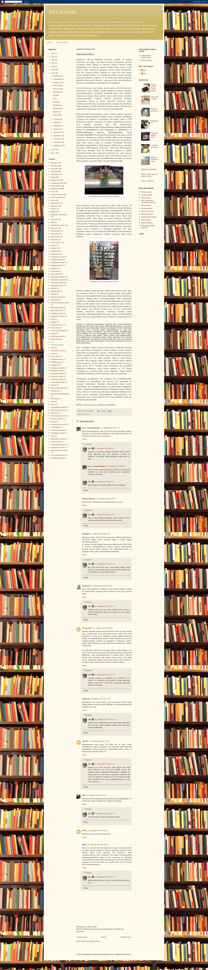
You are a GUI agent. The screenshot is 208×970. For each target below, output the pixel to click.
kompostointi (55, 339)
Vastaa (84, 439)
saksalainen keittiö (57, 194)
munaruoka (54, 234)
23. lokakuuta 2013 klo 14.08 (99, 741)
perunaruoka (55, 203)
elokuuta (56, 122)
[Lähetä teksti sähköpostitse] (97, 411)
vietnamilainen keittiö (58, 455)
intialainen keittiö (57, 297)
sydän (53, 436)
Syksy (55, 98)
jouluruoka (54, 300)
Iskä (89, 448)
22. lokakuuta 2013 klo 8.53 (116, 466)
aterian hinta (55, 328)
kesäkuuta (56, 129)
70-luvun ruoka (56, 345)
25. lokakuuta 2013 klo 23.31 (105, 764)
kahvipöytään (55, 231)
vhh (52, 222)
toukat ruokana (56, 441)
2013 (53, 73)
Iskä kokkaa (62, 11)
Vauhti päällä (57, 115)
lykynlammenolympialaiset (60, 393)
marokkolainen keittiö (58, 407)
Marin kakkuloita (147, 214)
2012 (53, 149)
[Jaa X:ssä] (106, 411)
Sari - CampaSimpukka (91, 428)
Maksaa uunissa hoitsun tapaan (153, 87)
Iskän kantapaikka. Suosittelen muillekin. (148, 201)
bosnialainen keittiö (57, 350)
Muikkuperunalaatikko (148, 169)
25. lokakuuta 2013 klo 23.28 (105, 719)
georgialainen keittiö (58, 262)
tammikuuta (57, 145)
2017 (53, 63)
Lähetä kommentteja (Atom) (90, 941)
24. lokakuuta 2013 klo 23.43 (98, 844)
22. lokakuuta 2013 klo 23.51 (100, 699)
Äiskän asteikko (146, 60)
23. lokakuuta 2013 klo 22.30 (96, 795)
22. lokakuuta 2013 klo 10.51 (105, 498)
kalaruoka (54, 171)
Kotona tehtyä (146, 205)
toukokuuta (57, 132)
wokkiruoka (55, 271)
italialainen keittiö (57, 265)
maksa (53, 404)
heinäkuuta (57, 125)
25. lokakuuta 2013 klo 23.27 (105, 674)
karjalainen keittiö (57, 370)
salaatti (53, 209)
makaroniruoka (56, 186)
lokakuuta (56, 82)
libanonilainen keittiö (58, 388)
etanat (53, 353)
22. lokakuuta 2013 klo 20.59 (103, 628)
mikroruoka (55, 413)
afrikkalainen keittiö (58, 225)
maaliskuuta (57, 139)
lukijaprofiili (55, 391)
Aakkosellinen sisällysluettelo (146, 56)
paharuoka (54, 268)
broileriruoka (55, 180)
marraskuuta (57, 79)
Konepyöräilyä (62, 42)
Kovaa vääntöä (58, 85)
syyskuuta (56, 119)
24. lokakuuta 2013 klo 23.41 (98, 830)
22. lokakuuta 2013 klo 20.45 (102, 586)
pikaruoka (54, 228)
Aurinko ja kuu (146, 192)
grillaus (53, 211)
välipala (53, 322)
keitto (53, 191)
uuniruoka (54, 168)
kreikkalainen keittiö (58, 382)
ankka (53, 348)
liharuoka (54, 166)
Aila (83, 795)
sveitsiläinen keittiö (57, 433)
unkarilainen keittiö (57, 282)
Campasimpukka (146, 195)
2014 (53, 70)
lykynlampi (54, 398)
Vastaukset (88, 444)
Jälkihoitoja (57, 111)
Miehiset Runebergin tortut (155, 159)
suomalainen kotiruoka (58, 280)
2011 (53, 153)
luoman (111, 954)
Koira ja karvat (58, 88)
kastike (53, 177)
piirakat (53, 421)
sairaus (87, 414)
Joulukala (56, 95)
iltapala (53, 333)
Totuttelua (56, 102)
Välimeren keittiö (57, 325)
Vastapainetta (57, 105)
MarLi (84, 830)
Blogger (128, 954)
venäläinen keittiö (57, 183)
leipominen (54, 251)
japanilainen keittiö (57, 336)
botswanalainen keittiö (58, 330)
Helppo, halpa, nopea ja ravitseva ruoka (149, 175)
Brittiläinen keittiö (57, 307)
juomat (53, 245)
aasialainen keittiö (57, 313)
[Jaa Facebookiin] (109, 411)
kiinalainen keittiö (57, 376)
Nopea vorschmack (147, 181)
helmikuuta (57, 142)
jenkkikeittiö (55, 365)
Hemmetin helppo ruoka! (154, 135)
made (52, 401)
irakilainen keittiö (57, 359)
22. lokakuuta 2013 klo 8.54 (104, 481)
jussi (144, 73)
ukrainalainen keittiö (58, 447)
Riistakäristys (155, 122)
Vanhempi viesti (125, 937)
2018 (53, 60)
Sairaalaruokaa (58, 92)
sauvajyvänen (87, 628)
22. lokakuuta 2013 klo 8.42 (104, 448)
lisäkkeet (54, 248)
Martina (85, 741)
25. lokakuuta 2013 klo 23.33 (105, 877)
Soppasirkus (86, 585)
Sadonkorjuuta (58, 108)
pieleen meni (55, 254)
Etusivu (50, 42)
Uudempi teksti (82, 937)
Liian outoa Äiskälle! (155, 98)
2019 (53, 56)
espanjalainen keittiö (58, 316)
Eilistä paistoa (146, 197)
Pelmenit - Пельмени (154, 110)
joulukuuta (57, 76)
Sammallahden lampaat (149, 217)
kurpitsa (53, 385)
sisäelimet (54, 219)
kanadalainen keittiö (57, 368)
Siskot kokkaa (146, 220)
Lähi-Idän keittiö (56, 310)
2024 (53, 53)
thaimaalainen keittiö (58, 439)
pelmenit (54, 288)
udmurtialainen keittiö (58, 444)
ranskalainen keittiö (57, 257)
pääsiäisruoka (55, 291)
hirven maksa (55, 356)
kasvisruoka (55, 174)
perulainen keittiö (57, 418)
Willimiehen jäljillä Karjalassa (147, 226)
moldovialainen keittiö (58, 416)
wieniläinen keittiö (57, 458)
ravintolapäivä (55, 427)
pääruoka (54, 163)
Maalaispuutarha (146, 208)
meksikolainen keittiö (58, 410)
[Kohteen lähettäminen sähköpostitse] (102, 411)
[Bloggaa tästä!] (104, 411)
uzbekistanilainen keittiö (59, 450)
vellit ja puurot (56, 242)
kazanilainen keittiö (57, 373)
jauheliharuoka (56, 362)
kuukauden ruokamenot (59, 214)
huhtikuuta (57, 135)
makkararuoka (55, 188)
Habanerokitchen (88, 498)
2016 (53, 66)
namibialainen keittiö (58, 277)
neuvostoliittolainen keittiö (60, 302)
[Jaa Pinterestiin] (111, 411)
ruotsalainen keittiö (57, 430)
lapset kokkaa (55, 274)
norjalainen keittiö (57, 285)
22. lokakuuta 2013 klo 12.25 (105, 514)
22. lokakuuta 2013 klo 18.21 (100, 534)
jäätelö (53, 319)
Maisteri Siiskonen (147, 211)
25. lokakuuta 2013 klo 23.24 (105, 564)
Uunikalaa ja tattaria (154, 146)
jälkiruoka (54, 206)
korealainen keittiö (57, 379)
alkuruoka (54, 239)
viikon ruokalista (56, 197)
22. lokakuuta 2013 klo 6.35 (110, 428)
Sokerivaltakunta (147, 222)
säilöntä (53, 294)
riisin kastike (55, 236)
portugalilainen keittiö (58, 424)
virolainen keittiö (56, 259)
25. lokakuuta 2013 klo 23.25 (105, 606)
